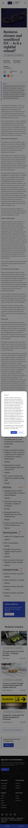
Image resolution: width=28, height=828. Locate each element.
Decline (21, 432)
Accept (14, 432)
